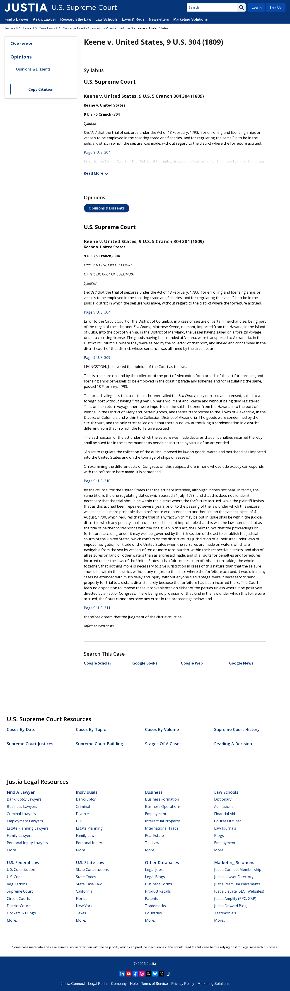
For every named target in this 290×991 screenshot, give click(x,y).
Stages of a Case (162, 743)
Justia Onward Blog (230, 905)
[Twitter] (161, 973)
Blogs (219, 835)
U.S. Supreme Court (70, 28)
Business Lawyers (22, 806)
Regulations (17, 883)
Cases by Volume (162, 729)
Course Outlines (228, 820)
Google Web (192, 663)
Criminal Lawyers (21, 813)
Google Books (144, 663)
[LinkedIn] (122, 973)
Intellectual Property (162, 820)
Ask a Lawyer (45, 19)
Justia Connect (73, 984)
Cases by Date (21, 729)
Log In (257, 7)
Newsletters (159, 19)
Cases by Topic (91, 729)
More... (12, 849)
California (84, 891)
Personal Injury (89, 842)
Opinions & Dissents (107, 208)
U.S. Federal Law (23, 862)
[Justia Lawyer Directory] (168, 973)
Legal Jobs (154, 869)
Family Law (85, 835)
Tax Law (152, 842)
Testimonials (225, 913)
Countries (153, 913)
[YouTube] (128, 973)
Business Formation (162, 799)
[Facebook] (135, 973)
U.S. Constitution (21, 869)
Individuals (86, 792)
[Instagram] (142, 973)
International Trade (162, 828)
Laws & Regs (133, 19)
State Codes (86, 876)
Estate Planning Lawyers (27, 828)
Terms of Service (154, 984)
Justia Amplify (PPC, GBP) (235, 898)
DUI (79, 820)
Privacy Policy (182, 984)
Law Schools (106, 19)
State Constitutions (92, 869)
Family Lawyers (19, 835)
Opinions (21, 57)
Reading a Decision (233, 743)
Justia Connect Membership (237, 869)
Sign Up (275, 7)
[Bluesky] (155, 973)
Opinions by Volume (102, 28)
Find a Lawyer (17, 19)
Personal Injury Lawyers (27, 842)
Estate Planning (89, 828)
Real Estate (154, 835)
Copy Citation (40, 89)
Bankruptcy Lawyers (24, 799)
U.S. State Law (90, 862)
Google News (241, 663)
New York (84, 905)
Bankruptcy (86, 799)
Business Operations (163, 806)
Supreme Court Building (99, 743)
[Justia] (26, 7)
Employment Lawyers (25, 820)
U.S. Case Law (42, 28)
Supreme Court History (237, 729)
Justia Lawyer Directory (234, 876)
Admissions (223, 806)
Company (119, 984)
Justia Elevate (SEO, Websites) (239, 891)
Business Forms (158, 883)
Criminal (83, 806)
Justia (9, 28)
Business (153, 792)
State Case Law (89, 883)
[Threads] (148, 973)
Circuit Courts (18, 898)
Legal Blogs (155, 876)
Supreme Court (20, 891)
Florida (81, 898)
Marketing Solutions (190, 19)
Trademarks (155, 905)
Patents (151, 898)
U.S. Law (22, 28)
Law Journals (225, 828)
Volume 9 (126, 28)
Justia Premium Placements (237, 883)
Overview (21, 43)
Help (134, 984)
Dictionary (223, 799)
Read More (93, 173)
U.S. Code (14, 876)
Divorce (82, 813)
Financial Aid (224, 813)
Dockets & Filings (21, 913)
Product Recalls (158, 891)
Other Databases (162, 862)
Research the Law (75, 19)
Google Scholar (97, 663)
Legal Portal (98, 984)
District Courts (19, 905)
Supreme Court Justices (30, 743)
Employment (155, 813)
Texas (81, 913)
